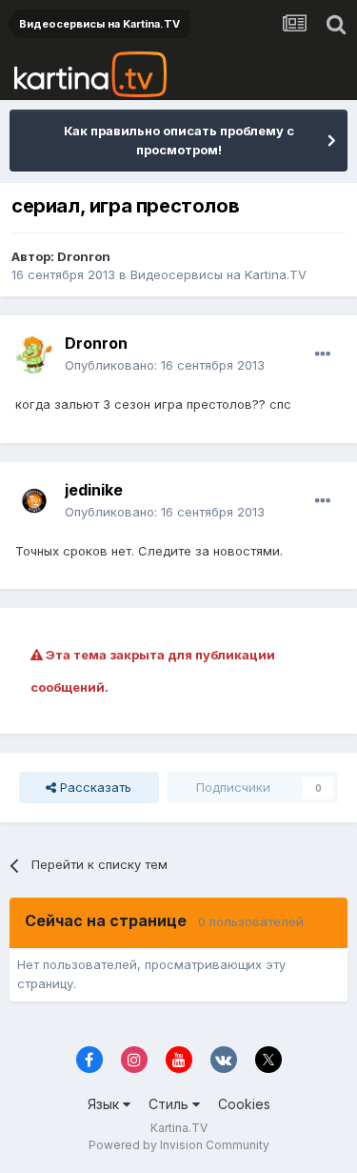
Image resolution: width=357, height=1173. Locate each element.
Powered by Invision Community (179, 1145)
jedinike (94, 489)
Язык (105, 1104)
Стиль (170, 1104)
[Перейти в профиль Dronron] (34, 354)
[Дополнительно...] (323, 354)
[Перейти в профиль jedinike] (34, 501)
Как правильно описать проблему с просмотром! (179, 140)
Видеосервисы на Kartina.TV (218, 274)
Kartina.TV (179, 1128)
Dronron (83, 256)
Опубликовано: (165, 365)
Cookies (244, 1104)
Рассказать (93, 787)
